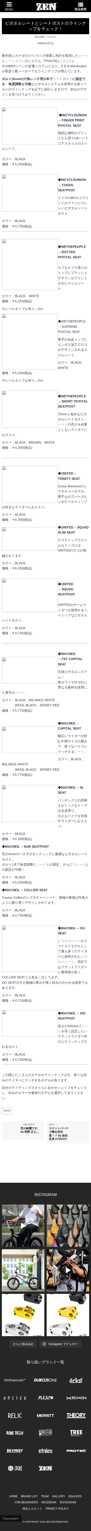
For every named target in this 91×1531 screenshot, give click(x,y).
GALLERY (58, 1496)
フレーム (78, 864)
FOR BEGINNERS (26, 1502)
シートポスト (15, 61)
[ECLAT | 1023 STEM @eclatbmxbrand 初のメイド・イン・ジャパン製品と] (23, 1315)
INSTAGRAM (68, 1502)
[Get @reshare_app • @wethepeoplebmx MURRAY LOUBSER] (23, 1226)
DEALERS (75, 1496)
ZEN (7, 1110)
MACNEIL (35, 55)
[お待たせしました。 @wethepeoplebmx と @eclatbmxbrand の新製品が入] (68, 1270)
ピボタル (65, 61)
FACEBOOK (48, 1502)
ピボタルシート (69, 941)
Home (13, 1496)
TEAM (45, 1496)
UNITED (51, 37)
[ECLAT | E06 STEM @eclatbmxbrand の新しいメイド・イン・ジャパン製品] (68, 1315)
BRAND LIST (29, 1496)
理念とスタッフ (32, 1508)
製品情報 (40, 37)
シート (83, 55)
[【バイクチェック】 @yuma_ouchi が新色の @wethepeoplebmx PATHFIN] (23, 1270)
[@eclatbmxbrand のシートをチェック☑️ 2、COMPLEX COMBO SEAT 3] (68, 1226)
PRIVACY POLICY (57, 1508)
